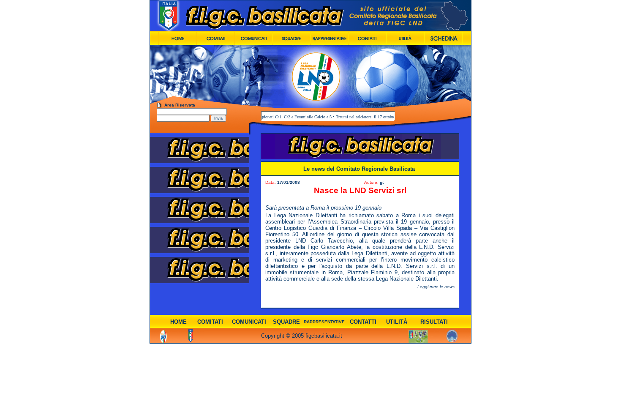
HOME (178, 322)
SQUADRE (286, 322)
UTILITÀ (396, 322)
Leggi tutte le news (436, 286)
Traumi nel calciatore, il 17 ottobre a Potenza (365, 117)
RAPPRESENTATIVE (324, 321)
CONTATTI (363, 322)
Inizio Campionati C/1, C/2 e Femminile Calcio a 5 (278, 117)
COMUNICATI (249, 322)
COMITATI (210, 322)
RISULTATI (434, 322)
